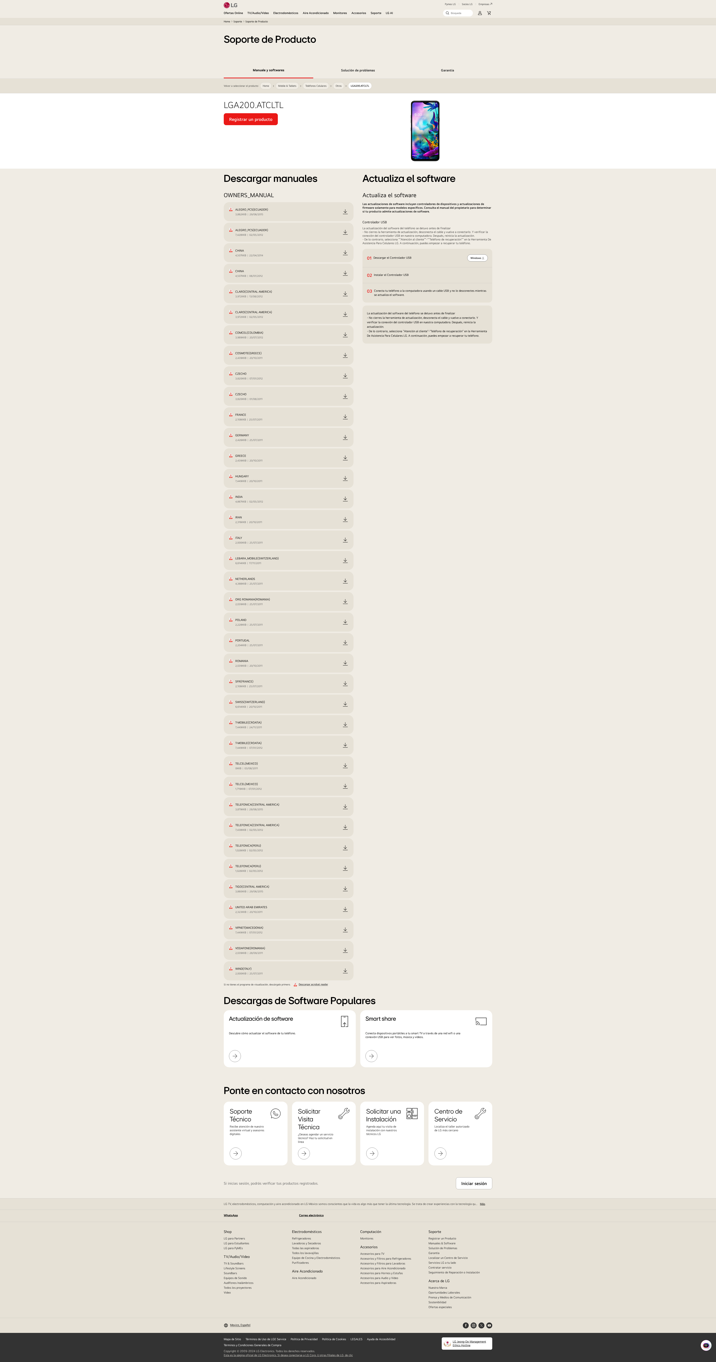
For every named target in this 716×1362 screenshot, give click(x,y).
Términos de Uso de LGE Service (266, 1339)
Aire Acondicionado (316, 13)
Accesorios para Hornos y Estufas (381, 1273)
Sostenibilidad (437, 1302)
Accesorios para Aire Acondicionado (383, 1268)
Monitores (340, 13)
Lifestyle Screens (234, 1268)
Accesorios (358, 13)
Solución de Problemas (442, 1248)
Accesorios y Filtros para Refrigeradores (385, 1258)
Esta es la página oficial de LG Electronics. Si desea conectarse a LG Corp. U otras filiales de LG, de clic (288, 1355)
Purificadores (300, 1262)
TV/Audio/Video (258, 13)
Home (227, 21)
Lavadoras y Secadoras (306, 1243)
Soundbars (230, 1273)
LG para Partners (234, 1238)
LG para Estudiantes (236, 1243)
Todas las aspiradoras (305, 1248)
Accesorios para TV (372, 1253)
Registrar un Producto (442, 1238)
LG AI (389, 13)
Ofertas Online (233, 13)
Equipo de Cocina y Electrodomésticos (316, 1258)
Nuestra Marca (437, 1287)
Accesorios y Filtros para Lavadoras (382, 1263)
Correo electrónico (311, 1215)
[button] (458, 13)
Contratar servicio (440, 1267)
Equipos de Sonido (235, 1278)
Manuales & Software (442, 1243)
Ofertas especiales (440, 1307)
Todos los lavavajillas (305, 1253)
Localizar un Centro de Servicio (448, 1258)
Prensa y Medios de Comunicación (449, 1297)
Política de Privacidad (304, 1339)
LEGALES (356, 1339)
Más (482, 1204)
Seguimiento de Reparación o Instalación (454, 1272)
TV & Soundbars (234, 1263)
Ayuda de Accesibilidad (381, 1339)
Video (227, 1292)
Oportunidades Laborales (444, 1292)
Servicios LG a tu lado (442, 1262)
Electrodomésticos (285, 13)
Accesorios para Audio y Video (379, 1278)
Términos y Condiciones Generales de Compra (252, 1345)
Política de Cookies (334, 1339)
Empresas (484, 4)
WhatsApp (231, 1215)
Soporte (376, 13)
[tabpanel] (358, 577)
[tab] (268, 70)
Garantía (433, 1253)
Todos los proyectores (238, 1287)
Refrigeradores (301, 1238)
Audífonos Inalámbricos (238, 1283)
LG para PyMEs (233, 1248)
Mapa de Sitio (232, 1339)
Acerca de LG (439, 1281)
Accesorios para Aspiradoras (378, 1283)
